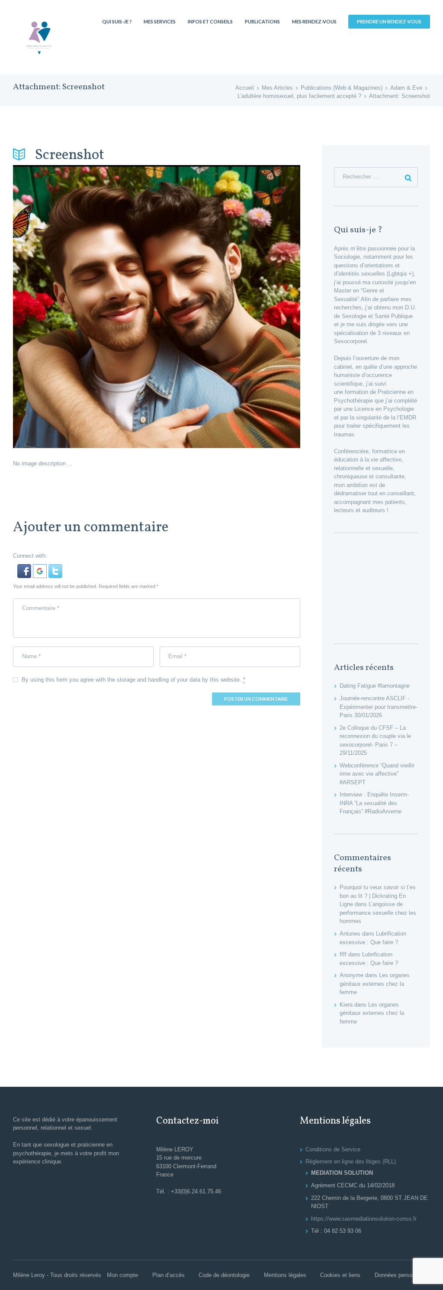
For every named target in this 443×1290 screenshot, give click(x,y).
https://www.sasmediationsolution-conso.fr (364, 1218)
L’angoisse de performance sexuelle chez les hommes (378, 912)
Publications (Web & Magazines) (341, 87)
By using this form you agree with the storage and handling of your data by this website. (133, 679)
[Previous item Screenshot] (85, 306)
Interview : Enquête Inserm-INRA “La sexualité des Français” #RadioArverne (374, 803)
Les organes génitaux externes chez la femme (375, 983)
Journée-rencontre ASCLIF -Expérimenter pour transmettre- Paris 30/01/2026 (378, 706)
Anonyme (351, 975)
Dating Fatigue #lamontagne (375, 685)
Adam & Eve (406, 87)
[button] (25, 568)
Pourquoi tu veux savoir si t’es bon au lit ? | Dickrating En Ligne (378, 895)
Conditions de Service (332, 1149)
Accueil (244, 87)
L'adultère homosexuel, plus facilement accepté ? (299, 96)
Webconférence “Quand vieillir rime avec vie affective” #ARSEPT (377, 774)
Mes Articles (277, 87)
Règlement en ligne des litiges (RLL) (350, 1161)
